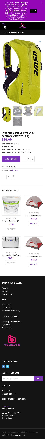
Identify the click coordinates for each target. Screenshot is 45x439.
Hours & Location (8, 294)
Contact (4, 291)
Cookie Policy (6, 435)
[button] (40, 41)
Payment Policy (7, 307)
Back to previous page (13, 32)
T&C (24, 435)
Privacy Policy (16, 435)
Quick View (9, 212)
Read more (33, 223)
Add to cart (11, 159)
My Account (6, 325)
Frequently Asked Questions (11, 322)
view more (5, 406)
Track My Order (7, 328)
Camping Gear (13, 170)
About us (5, 288)
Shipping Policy (7, 304)
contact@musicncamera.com (14, 399)
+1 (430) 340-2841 (9, 394)
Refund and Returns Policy (11, 311)
